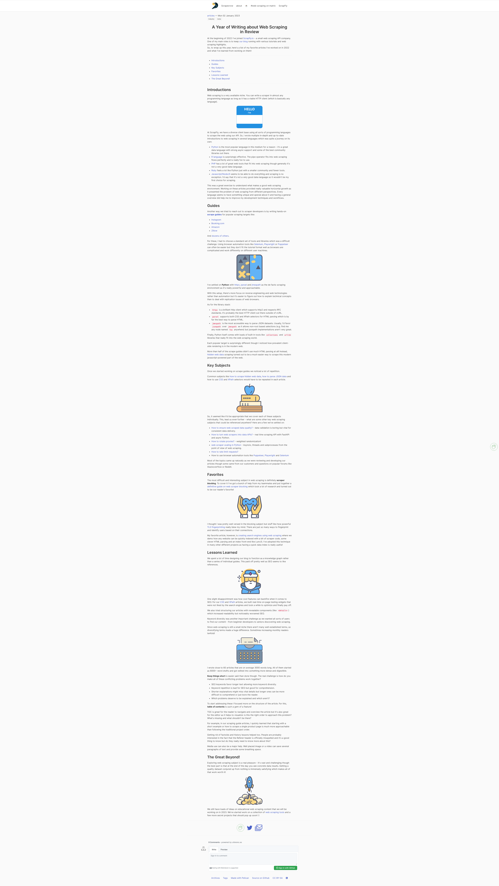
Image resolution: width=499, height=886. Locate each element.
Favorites (216, 71)
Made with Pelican (240, 878)
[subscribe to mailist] (258, 828)
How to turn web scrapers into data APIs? (232, 434)
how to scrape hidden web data (245, 376)
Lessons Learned (219, 75)
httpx (237, 284)
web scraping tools (274, 812)
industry (211, 19)
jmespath (256, 284)
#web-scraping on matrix (263, 5)
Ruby (213, 170)
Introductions (217, 60)
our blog (243, 41)
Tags (225, 878)
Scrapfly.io (248, 38)
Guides (214, 64)
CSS (221, 379)
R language (216, 157)
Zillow (214, 230)
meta (219, 19)
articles (211, 15)
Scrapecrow (227, 5)
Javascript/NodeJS (220, 174)
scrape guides (214, 214)
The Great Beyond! (220, 78)
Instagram (216, 219)
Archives (215, 878)
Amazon (215, 227)
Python (214, 147)
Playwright (269, 244)
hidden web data (215, 354)
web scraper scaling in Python (226, 445)
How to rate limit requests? (224, 451)
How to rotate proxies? (222, 441)
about (239, 5)
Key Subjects (217, 67)
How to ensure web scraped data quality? (232, 427)
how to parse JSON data (274, 376)
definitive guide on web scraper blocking (227, 486)
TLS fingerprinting (216, 527)
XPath (231, 379)
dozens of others (220, 236)
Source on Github (260, 878)
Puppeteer (283, 244)
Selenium (258, 244)
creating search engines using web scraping (259, 535)
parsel (244, 284)
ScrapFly (283, 5)
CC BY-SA (278, 878)
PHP (213, 163)
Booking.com (217, 223)
